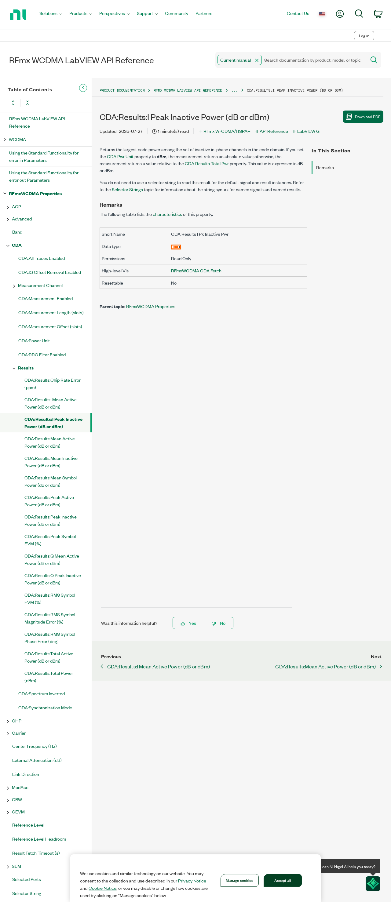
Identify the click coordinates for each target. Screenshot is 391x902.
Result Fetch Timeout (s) (36, 852)
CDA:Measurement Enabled (45, 298)
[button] (257, 60)
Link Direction (25, 774)
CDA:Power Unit (34, 340)
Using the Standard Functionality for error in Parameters (44, 156)
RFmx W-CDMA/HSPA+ (226, 131)
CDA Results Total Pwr (207, 163)
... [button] (234, 90)
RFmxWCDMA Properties (35, 193)
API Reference (274, 131)
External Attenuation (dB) (37, 760)
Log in (364, 35)
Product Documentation (122, 90)
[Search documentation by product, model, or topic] (373, 59)
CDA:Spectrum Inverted (41, 693)
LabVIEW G (308, 131)
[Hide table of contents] (83, 88)
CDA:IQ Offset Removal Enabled (49, 272)
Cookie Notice (102, 888)
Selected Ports (26, 879)
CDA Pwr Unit (120, 156)
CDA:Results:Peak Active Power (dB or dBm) (49, 500)
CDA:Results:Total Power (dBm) (48, 676)
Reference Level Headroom (39, 838)
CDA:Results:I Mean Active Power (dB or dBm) (50, 403)
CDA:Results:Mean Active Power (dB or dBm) (49, 442)
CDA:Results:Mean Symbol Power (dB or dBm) (50, 481)
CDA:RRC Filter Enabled (42, 354)
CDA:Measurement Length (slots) (51, 312)
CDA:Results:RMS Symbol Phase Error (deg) (49, 637)
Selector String (26, 893)
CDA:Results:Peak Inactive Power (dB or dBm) (50, 520)
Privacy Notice (192, 881)
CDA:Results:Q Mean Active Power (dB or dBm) (51, 559)
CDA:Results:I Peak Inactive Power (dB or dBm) (53, 422)
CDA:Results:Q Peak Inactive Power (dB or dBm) (52, 579)
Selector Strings (127, 189)
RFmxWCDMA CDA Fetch (196, 270)
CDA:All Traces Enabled (41, 258)
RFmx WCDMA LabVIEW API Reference (37, 122)
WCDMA (17, 139)
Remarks (325, 167)
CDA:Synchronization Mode (45, 707)
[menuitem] (51, 15)
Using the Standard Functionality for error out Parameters (44, 176)
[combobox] (290, 60)
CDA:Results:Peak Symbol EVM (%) (50, 540)
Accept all (282, 880)
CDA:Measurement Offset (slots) (50, 326)
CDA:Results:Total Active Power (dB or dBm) (48, 657)
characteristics (167, 214)
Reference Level (28, 824)
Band (17, 231)
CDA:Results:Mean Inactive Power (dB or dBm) (51, 461)
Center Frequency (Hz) (34, 746)
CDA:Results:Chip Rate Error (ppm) (52, 383)
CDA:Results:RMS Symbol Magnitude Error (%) (49, 618)
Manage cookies (240, 880)
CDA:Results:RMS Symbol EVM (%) (49, 598)
